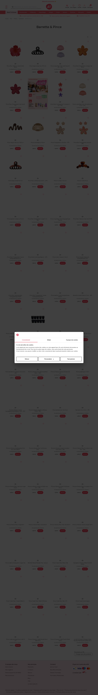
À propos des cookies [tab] (72, 340)
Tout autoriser (71, 359)
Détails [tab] (49, 340)
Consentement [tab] (26, 340)
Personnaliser (48, 359)
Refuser (27, 359)
